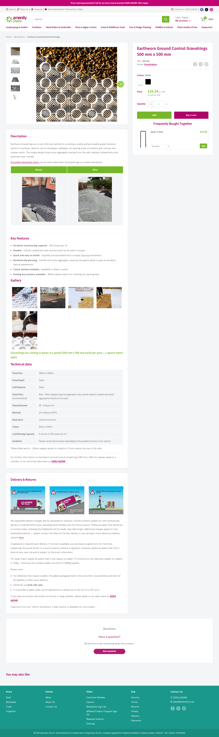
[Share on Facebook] (195, 64)
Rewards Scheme (95, 719)
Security (135, 697)
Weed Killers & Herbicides (58, 27)
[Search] (165, 19)
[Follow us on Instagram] (211, 9)
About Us (24, 9)
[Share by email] (206, 64)
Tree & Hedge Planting (140, 27)
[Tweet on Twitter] (201, 64)
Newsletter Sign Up (96, 706)
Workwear (11, 702)
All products (19, 37)
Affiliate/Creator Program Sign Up (101, 713)
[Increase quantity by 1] (167, 104)
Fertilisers (36, 27)
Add (154, 115)
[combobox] (97, 19)
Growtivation (150, 64)
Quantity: (141, 103)
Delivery (135, 716)
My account (181, 20)
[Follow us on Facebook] (202, 9)
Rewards (38, 9)
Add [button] (203, 146)
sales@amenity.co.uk (183, 701)
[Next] (120, 84)
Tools (9, 706)
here (21, 537)
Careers (90, 702)
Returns (135, 706)
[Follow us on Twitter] (206, 9)
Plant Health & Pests (187, 27)
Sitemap (90, 723)
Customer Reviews (95, 697)
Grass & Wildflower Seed (113, 27)
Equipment (207, 27)
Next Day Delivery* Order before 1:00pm (65, 9)
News (11, 9)
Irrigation (11, 711)
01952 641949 (191, 9)
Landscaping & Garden (17, 27)
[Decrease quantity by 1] (151, 104)
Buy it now (191, 115)
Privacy (134, 711)
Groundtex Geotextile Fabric (25, 162)
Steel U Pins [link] (157, 132)
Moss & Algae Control (85, 27)
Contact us (179, 9)
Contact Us (51, 706)
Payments (136, 720)
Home (8, 37)
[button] (109, 651)
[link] (143, 139)
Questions (109, 628)
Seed (8, 697)
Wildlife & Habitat (164, 27)
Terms (134, 702)
